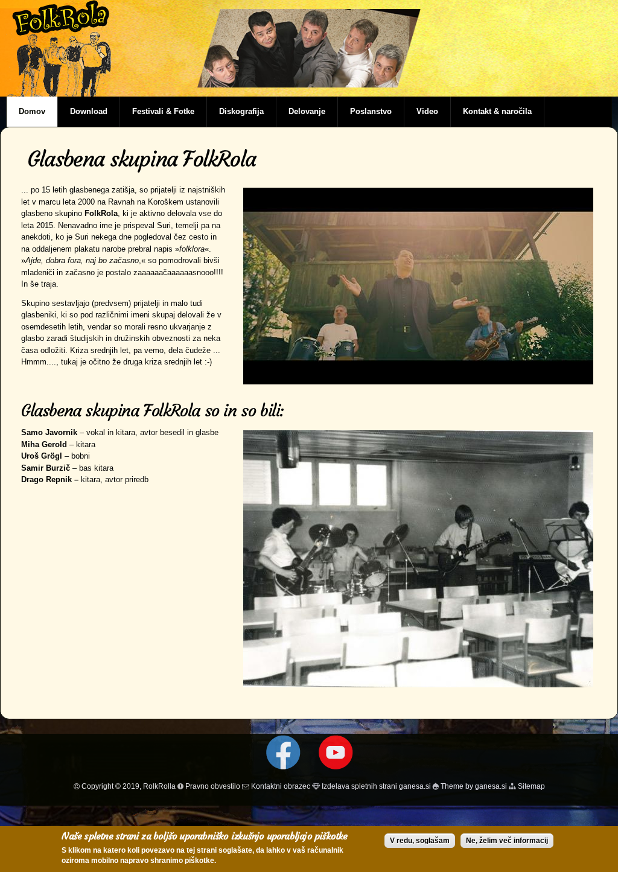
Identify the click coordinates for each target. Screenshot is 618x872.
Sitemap (530, 786)
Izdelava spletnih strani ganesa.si (375, 786)
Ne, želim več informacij (507, 840)
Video (427, 111)
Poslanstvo (371, 111)
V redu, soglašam (420, 840)
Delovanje (306, 111)
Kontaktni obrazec (280, 786)
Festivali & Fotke (163, 111)
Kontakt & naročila (497, 111)
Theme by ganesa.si (473, 786)
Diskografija (241, 111)
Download (88, 111)
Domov (32, 111)
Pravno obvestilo (211, 786)
